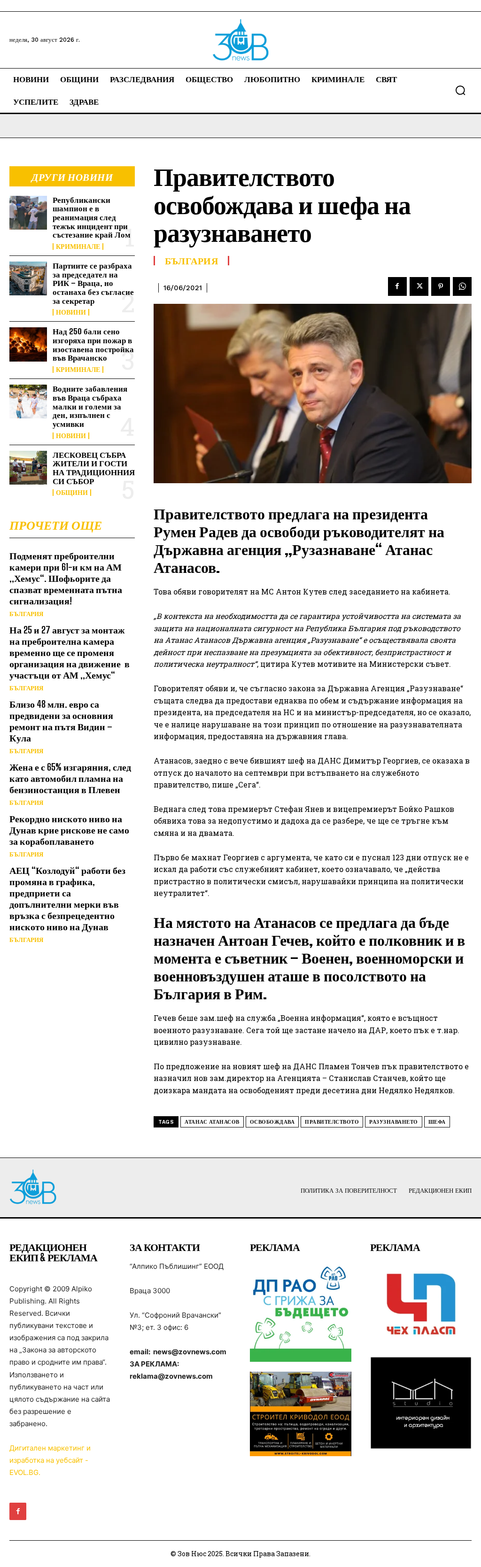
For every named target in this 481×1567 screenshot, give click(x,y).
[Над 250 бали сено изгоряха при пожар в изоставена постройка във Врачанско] (28, 344)
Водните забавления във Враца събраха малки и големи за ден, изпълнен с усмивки (90, 406)
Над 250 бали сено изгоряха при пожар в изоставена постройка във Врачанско (93, 344)
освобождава (272, 1122)
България (26, 614)
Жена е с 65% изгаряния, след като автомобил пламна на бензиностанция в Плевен (70, 778)
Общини (72, 492)
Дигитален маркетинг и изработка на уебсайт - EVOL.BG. (50, 1460)
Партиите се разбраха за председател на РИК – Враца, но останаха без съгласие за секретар (93, 283)
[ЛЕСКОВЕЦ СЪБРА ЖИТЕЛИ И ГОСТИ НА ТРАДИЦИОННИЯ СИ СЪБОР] (28, 468)
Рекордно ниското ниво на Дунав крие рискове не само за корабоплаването (69, 830)
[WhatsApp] (462, 286)
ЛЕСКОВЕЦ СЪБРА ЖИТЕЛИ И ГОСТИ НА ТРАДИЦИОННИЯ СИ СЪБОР (94, 468)
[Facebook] (397, 286)
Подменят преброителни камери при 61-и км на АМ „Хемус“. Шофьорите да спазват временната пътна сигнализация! (65, 578)
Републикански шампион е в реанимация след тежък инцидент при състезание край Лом (92, 217)
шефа (437, 1122)
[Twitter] (419, 286)
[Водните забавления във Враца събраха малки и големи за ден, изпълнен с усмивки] (28, 401)
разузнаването (393, 1122)
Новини (71, 312)
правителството (332, 1122)
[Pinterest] (440, 286)
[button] (460, 90)
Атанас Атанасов (212, 1122)
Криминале (78, 246)
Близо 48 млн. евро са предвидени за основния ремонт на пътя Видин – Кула (61, 720)
